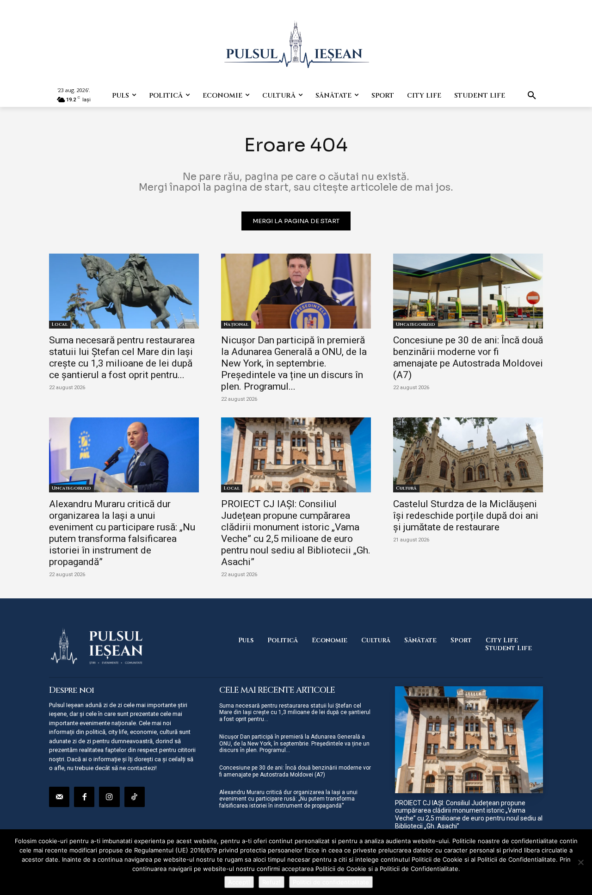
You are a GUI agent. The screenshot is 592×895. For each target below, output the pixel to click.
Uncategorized (415, 324)
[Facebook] (84, 797)
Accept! (239, 882)
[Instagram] (109, 797)
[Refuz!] (580, 862)
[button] (532, 96)
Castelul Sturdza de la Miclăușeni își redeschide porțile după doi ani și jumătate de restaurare (465, 515)
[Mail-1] (59, 797)
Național (236, 324)
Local (60, 324)
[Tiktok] (134, 797)
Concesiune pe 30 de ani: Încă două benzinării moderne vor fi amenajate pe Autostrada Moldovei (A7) (468, 357)
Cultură (406, 488)
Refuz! (271, 882)
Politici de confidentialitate (331, 882)
